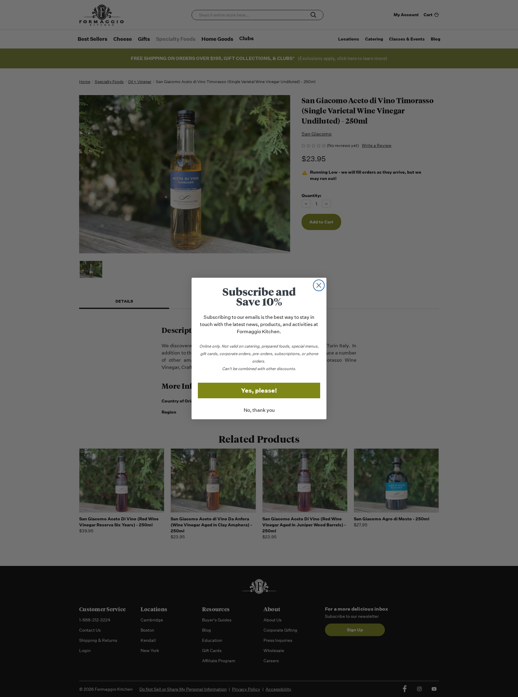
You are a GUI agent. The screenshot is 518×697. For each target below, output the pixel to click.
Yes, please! (259, 390)
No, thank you (259, 410)
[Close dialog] (319, 285)
